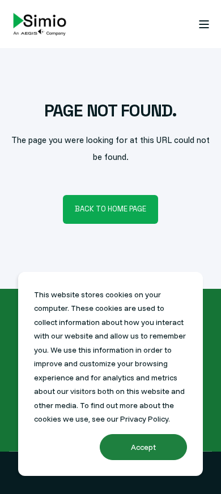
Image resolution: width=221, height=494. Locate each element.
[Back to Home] (39, 24)
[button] (17, 477)
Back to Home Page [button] (110, 209)
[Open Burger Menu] (204, 24)
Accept (143, 447)
